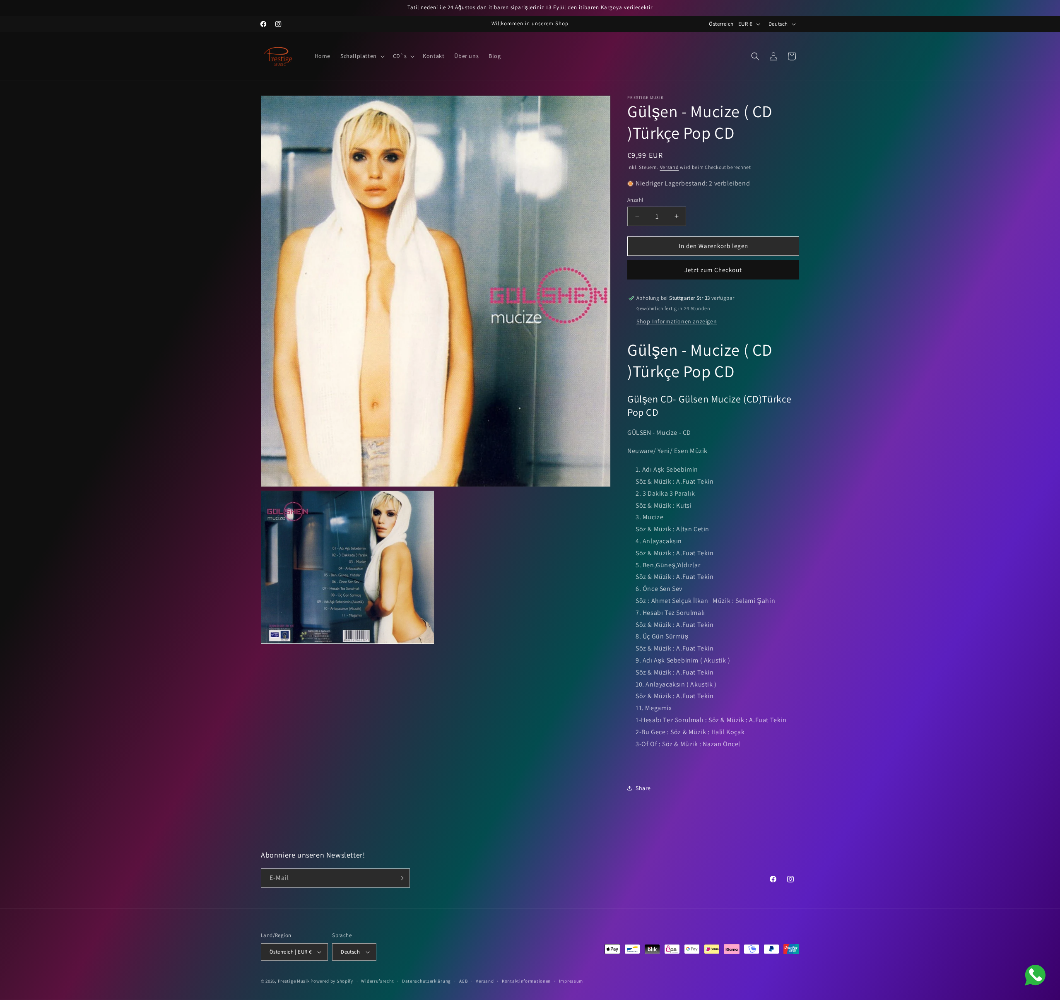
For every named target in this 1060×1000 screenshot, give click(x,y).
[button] (361, 56)
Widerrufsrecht (377, 981)
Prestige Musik (294, 981)
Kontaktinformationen (526, 981)
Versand (669, 167)
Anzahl (635, 199)
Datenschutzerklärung (426, 981)
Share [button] (643, 788)
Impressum (571, 981)
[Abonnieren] (400, 878)
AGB (463, 981)
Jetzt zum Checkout (713, 270)
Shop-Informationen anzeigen (676, 321)
